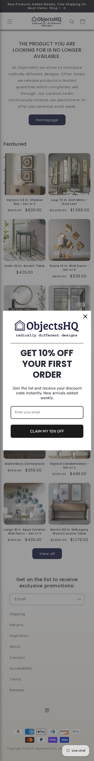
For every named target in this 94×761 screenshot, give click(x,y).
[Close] (85, 316)
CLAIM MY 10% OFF (47, 431)
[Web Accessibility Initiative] (2, 749)
